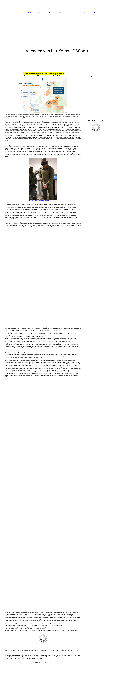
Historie (101, 13)
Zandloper (67, 13)
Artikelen (30, 13)
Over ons (20, 13)
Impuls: (77, 13)
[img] (57, 5)
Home (13, 13)
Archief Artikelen (89, 13)
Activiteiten (41, 13)
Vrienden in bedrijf (54, 13)
